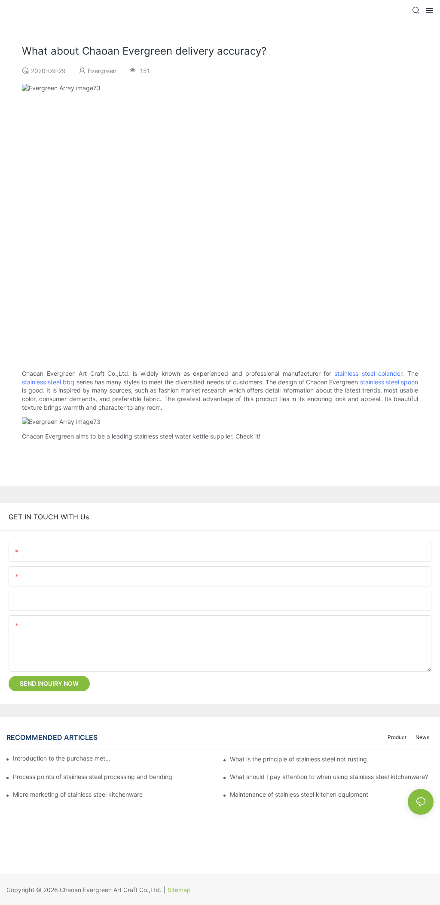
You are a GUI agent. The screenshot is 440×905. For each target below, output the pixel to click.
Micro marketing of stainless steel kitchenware (78, 794)
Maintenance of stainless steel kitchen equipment (299, 794)
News (422, 737)
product (397, 737)
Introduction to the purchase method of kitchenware (62, 758)
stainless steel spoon (389, 382)
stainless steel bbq (48, 382)
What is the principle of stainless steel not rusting (298, 759)
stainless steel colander (368, 373)
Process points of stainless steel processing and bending (92, 776)
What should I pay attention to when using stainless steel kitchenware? (329, 776)
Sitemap (179, 889)
